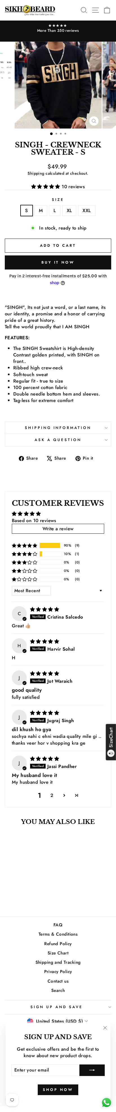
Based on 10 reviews (34, 520)
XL (69, 210)
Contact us (58, 981)
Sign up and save (56, 1007)
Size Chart (58, 953)
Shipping (36, 173)
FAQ (58, 925)
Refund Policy (58, 944)
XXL (86, 210)
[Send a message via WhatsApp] (106, 1102)
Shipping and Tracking (58, 962)
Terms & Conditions (58, 934)
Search (58, 990)
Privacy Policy (58, 972)
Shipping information (58, 427)
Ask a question (58, 439)
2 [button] (51, 795)
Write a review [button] (58, 528)
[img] (44, 609)
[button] (46, 186)
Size (58, 199)
